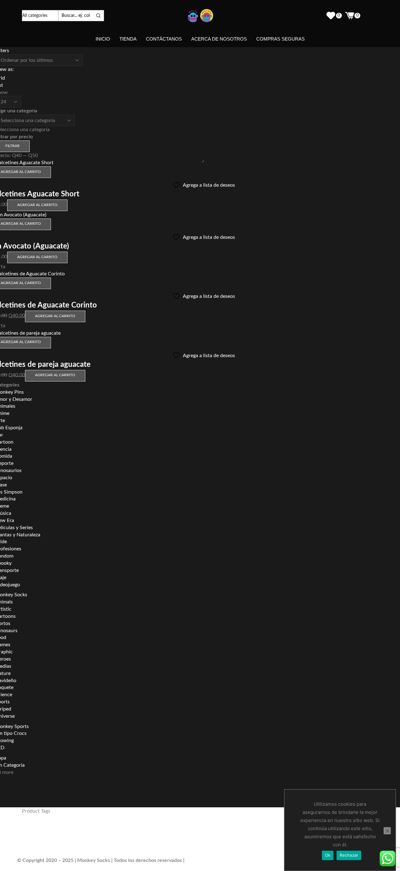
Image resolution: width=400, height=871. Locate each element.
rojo (82, 851)
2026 (101, 828)
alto (188, 828)
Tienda (128, 39)
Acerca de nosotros (219, 39)
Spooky (105, 851)
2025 (80, 827)
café (56, 839)
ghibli (197, 839)
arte (274, 829)
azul (282, 829)
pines (45, 850)
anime (259, 828)
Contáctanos (164, 39)
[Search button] (98, 15)
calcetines (96, 839)
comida (118, 839)
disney (148, 839)
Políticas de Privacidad (210, 860)
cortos (134, 839)
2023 (43, 828)
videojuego (123, 851)
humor (232, 839)
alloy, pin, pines (167, 829)
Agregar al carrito (37, 205)
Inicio (103, 39)
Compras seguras (280, 39)
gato (186, 839)
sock (91, 851)
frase (176, 839)
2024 (59, 828)
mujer (280, 839)
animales (235, 828)
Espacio (164, 839)
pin (28, 849)
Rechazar (349, 855)
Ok (328, 855)
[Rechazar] (387, 830)
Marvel (248, 839)
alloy (141, 828)
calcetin (72, 839)
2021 (29, 829)
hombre (212, 839)
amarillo (200, 829)
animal (215, 828)
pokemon (67, 851)
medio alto (264, 839)
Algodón (122, 829)
